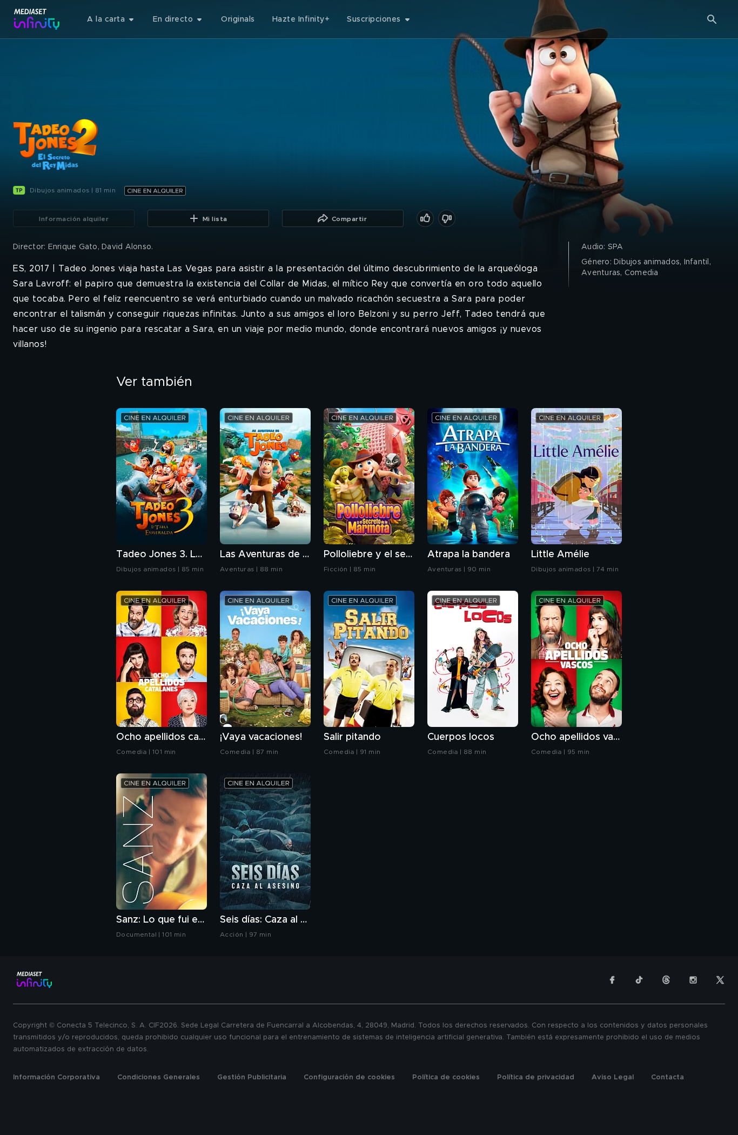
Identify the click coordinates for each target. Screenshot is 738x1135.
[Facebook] (612, 980)
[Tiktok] (639, 980)
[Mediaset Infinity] (37, 19)
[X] (720, 980)
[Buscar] (712, 19)
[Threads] (666, 980)
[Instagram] (693, 980)
